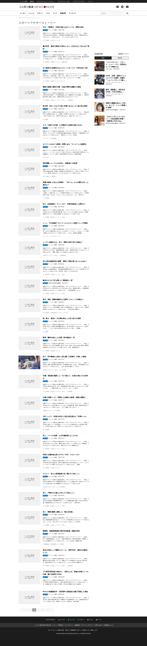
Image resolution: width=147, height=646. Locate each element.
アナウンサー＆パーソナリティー (46, 1)
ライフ (55, 13)
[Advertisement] (111, 35)
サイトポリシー (69, 625)
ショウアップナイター (79, 1)
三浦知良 (54, 138)
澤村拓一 (54, 176)
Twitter (122, 7)
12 (38, 610)
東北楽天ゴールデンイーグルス (60, 312)
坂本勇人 (70, 565)
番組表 (32, 1)
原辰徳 (70, 391)
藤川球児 (64, 62)
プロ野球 (46, 40)
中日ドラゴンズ (56, 40)
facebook (117, 7)
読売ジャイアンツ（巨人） (59, 100)
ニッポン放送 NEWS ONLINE (40, 7)
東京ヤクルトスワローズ (58, 81)
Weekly (120, 58)
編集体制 (77, 625)
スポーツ (40, 13)
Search (127, 13)
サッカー (46, 138)
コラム (48, 13)
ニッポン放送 (23, 1)
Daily (103, 58)
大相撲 (46, 119)
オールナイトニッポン (64, 1)
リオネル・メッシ (56, 236)
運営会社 (60, 625)
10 (29, 610)
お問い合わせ (98, 625)
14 (48, 610)
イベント (90, 1)
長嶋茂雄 (46, 544)
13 (43, 610)
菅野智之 (70, 100)
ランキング (72, 13)
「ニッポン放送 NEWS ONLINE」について (45, 625)
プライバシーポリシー (87, 625)
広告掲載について (108, 625)
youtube (127, 7)
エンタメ (23, 13)
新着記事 (63, 13)
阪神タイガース (56, 62)
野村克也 (54, 544)
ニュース (31, 13)
